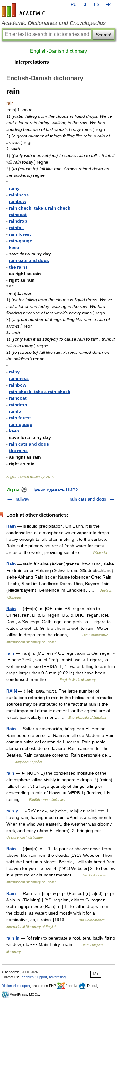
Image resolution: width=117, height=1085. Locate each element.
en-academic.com (24, 10)
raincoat (18, 214)
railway (22, 498)
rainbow (17, 201)
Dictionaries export (16, 986)
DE (85, 4)
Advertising (57, 977)
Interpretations (31, 62)
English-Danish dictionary (58, 51)
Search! (103, 34)
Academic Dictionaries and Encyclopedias (54, 23)
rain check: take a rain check (39, 207)
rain (10, 653)
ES (97, 4)
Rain (11, 526)
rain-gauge (20, 240)
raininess (19, 194)
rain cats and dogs (29, 260)
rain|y (12, 810)
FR (108, 4)
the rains (18, 266)
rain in (13, 937)
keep (14, 247)
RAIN (11, 690)
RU (73, 4)
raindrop (18, 221)
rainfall (16, 227)
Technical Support (33, 977)
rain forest (20, 234)
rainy (14, 188)
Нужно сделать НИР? (55, 489)
